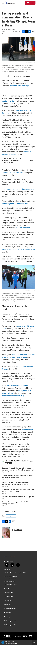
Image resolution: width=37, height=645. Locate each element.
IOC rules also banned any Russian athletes (18, 189)
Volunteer (7, 604)
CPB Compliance (9, 617)
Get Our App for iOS (10, 625)
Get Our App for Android (11, 621)
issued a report (27, 429)
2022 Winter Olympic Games (17, 386)
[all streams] (34, 642)
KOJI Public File (8, 596)
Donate (31, 3)
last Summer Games (9, 101)
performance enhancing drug (13, 396)
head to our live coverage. (19, 86)
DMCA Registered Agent (10, 584)
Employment (7, 600)
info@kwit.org (11, 581)
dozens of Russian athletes (12, 173)
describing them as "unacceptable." (15, 204)
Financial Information (10, 608)
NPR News (11, 516)
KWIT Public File (8, 592)
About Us (6, 588)
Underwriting (7, 613)
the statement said (23, 228)
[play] (3, 643)
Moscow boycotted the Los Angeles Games (18, 249)
